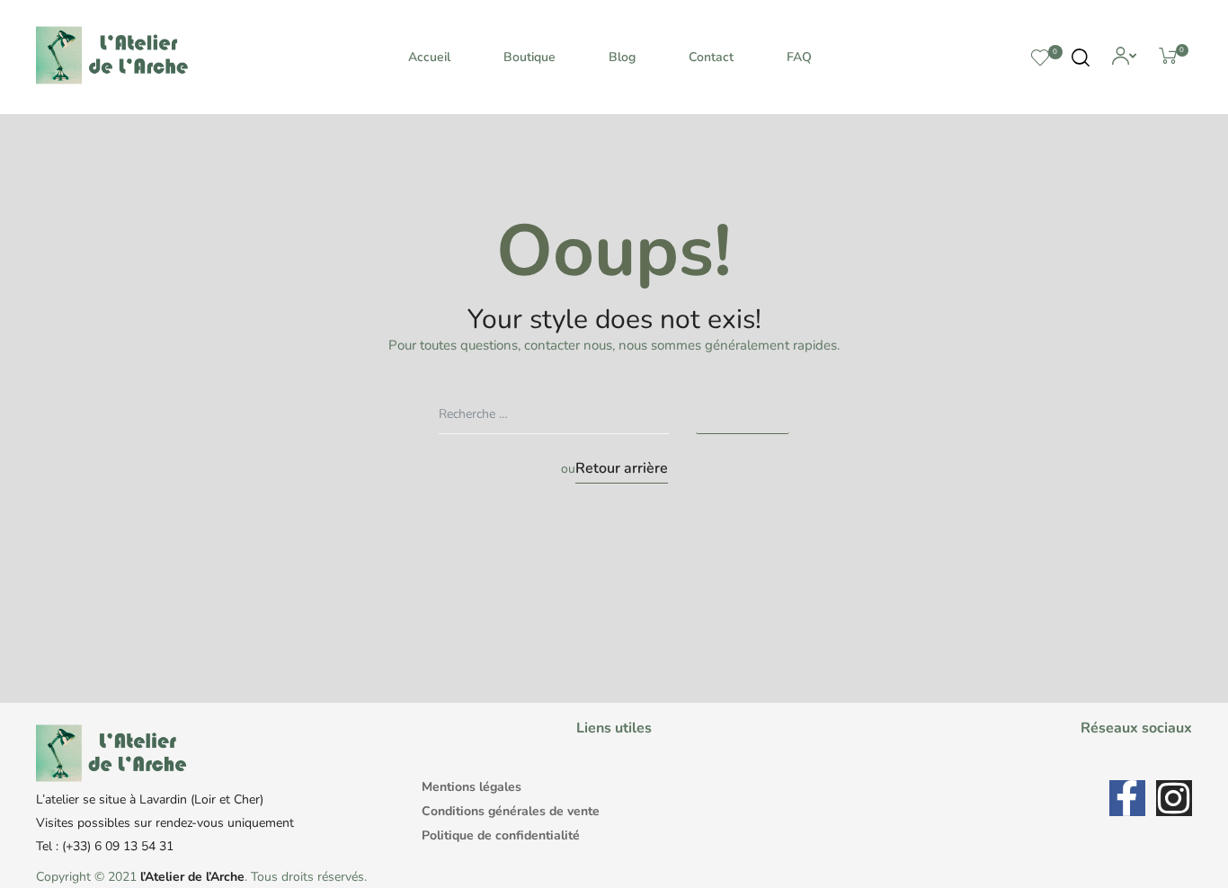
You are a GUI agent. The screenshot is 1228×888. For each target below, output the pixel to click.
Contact (711, 57)
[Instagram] (1174, 798)
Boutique (529, 57)
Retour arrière (621, 468)
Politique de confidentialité (501, 835)
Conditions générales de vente (511, 811)
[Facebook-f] (1127, 798)
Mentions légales (471, 786)
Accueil (429, 57)
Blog (622, 57)
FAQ (799, 57)
